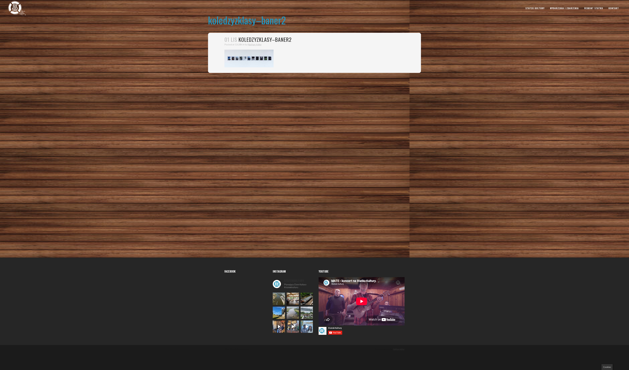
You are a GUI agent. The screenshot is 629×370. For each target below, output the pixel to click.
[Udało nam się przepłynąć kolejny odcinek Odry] (279, 313)
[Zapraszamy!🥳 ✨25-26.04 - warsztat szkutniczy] (307, 327)
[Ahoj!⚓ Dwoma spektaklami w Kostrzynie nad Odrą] (293, 299)
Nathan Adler (255, 44)
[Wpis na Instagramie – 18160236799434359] (293, 327)
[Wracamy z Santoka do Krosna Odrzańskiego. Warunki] (279, 299)
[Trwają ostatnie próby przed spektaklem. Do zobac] (279, 327)
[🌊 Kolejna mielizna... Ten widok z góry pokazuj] (293, 313)
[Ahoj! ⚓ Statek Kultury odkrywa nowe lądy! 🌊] (307, 313)
